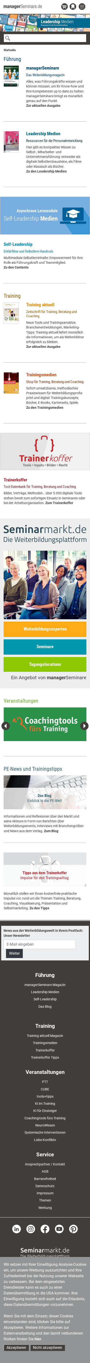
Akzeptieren (16, 1347)
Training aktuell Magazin (45, 1036)
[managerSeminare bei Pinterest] (73, 1229)
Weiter (14, 953)
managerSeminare (42, 68)
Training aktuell (40, 304)
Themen (45, 1200)
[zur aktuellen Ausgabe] (11, 76)
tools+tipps (45, 1096)
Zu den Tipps (39, 908)
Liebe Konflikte (45, 1140)
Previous (5, 726)
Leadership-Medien (45, 992)
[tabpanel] (45, 23)
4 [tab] (48, 28)
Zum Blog (51, 831)
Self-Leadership (18, 244)
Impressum (45, 1193)
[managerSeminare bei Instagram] (30, 1229)
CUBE (45, 1089)
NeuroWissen (45, 1125)
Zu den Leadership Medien (46, 171)
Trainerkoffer (15, 480)
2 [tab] (34, 28)
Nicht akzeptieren (47, 1347)
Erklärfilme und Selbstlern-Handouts (28, 251)
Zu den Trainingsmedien (44, 407)
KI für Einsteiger (45, 1111)
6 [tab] (63, 28)
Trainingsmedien (41, 374)
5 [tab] (55, 28)
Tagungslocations (45, 664)
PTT (45, 1082)
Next (84, 726)
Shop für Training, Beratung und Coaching (55, 382)
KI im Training (45, 1103)
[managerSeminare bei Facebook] (45, 1229)
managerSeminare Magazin (45, 985)
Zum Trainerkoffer (59, 503)
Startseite (10, 50)
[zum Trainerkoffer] (45, 451)
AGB (45, 1171)
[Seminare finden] (45, 1253)
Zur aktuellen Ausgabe (43, 106)
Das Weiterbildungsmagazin (45, 75)
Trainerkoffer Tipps (45, 1057)
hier (38, 1339)
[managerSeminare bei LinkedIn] (16, 1229)
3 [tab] (41, 28)
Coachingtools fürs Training (45, 1118)
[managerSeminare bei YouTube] (59, 1229)
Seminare (45, 646)
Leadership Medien (43, 133)
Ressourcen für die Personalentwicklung (54, 141)
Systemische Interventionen (45, 1132)
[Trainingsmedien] (11, 383)
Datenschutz (45, 1186)
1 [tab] (27, 28)
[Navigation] (82, 6)
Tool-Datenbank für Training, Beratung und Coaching (40, 487)
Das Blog (45, 1006)
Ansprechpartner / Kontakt (45, 1164)
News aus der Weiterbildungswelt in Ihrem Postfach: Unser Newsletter (43, 933)
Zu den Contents (16, 267)
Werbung (45, 1208)
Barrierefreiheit (45, 1179)
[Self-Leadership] (45, 216)
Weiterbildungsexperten (45, 629)
